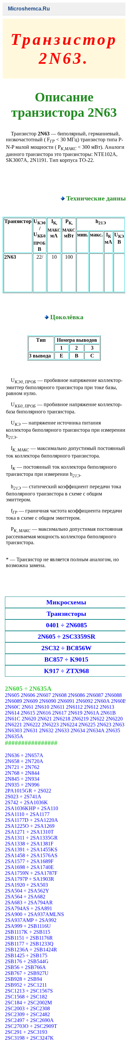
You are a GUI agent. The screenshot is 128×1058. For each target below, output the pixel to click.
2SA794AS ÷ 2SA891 (28, 908)
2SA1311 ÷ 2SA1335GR (31, 838)
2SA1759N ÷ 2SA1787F (31, 873)
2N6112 (74, 707)
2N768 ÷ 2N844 (22, 773)
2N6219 (80, 718)
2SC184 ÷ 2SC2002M (28, 1002)
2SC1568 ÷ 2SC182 (26, 996)
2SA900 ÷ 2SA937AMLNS (34, 914)
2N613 (107, 707)
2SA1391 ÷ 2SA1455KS (31, 849)
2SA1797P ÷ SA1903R (29, 879)
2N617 (59, 713)
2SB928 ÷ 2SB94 (23, 979)
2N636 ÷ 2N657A (24, 755)
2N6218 (61, 718)
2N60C (12, 707)
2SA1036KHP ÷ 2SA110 (31, 808)
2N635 (113, 730)
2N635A (14, 736)
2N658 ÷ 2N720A (24, 761)
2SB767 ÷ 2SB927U (27, 973)
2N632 (46, 730)
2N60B (118, 701)
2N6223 (50, 724)
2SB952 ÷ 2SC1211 (26, 985)
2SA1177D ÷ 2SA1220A (31, 820)
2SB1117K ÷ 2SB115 (27, 932)
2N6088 (113, 695)
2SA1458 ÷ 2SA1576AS (31, 855)
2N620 (29, 718)
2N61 (27, 707)
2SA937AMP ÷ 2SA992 (30, 920)
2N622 (97, 718)
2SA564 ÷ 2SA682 (25, 896)
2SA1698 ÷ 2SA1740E (29, 867)
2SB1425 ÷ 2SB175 (26, 955)
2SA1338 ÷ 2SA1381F (29, 843)
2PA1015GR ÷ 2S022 (28, 790)
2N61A (91, 713)
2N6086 (76, 695)
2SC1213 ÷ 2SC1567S (29, 991)
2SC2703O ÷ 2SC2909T (31, 1026)
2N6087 (94, 695)
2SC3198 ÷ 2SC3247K (29, 1038)
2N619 (75, 713)
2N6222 (31, 724)
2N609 (30, 701)
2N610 (42, 707)
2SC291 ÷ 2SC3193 (26, 1032)
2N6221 (13, 724)
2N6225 (87, 724)
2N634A (95, 730)
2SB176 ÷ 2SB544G (27, 961)
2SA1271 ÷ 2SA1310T (29, 832)
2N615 (28, 713)
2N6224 (68, 724)
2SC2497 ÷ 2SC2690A (29, 1020)
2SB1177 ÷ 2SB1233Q (29, 943)
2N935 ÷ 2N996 (22, 785)
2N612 (91, 707)
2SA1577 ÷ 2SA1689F (29, 861)
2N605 (12, 695)
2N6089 (13, 701)
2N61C (12, 718)
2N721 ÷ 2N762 (22, 767)
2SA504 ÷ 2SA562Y (27, 890)
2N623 (104, 724)
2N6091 (66, 701)
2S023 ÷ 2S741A (23, 796)
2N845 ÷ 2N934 (22, 779)
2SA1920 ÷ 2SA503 (26, 885)
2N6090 (47, 701)
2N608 (59, 695)
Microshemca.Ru (29, 8)
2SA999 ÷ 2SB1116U (28, 926)
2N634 (78, 730)
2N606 (28, 695)
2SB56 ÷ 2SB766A (25, 967)
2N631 (30, 730)
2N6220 (114, 718)
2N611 (58, 707)
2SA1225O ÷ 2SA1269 (29, 826)
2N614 (12, 713)
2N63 (118, 724)
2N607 (43, 695)
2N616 (43, 713)
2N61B (108, 713)
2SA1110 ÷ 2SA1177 (27, 814)
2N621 (44, 718)
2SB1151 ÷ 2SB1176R (29, 938)
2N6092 (84, 701)
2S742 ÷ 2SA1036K (26, 802)
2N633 (62, 730)
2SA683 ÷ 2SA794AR (29, 902)
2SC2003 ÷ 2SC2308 (27, 1008)
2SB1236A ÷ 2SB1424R (31, 949)
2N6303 (13, 730)
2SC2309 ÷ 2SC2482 (27, 1014)
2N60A (102, 701)
